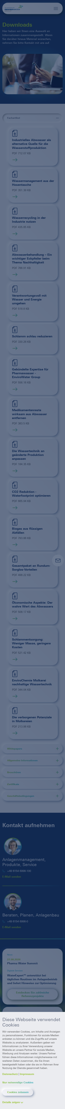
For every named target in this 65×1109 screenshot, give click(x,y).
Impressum (27, 1074)
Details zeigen (11, 1102)
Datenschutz (10, 1074)
